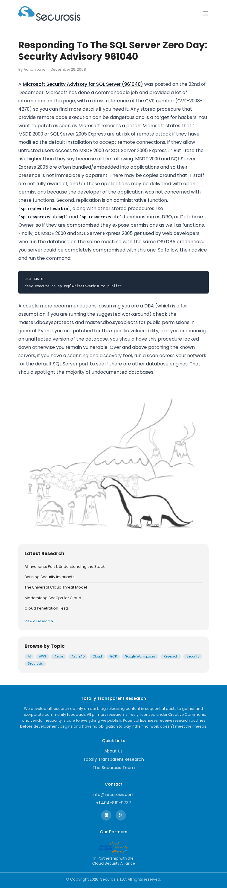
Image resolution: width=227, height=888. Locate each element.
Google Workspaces (140, 656)
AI (29, 656)
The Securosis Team (114, 768)
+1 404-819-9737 (113, 803)
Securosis (35, 663)
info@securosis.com (113, 794)
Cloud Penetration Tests (47, 608)
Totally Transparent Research (113, 759)
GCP (113, 656)
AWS (42, 656)
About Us (113, 751)
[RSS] (121, 815)
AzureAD (78, 656)
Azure (58, 656)
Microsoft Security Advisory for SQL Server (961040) (83, 84)
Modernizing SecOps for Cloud (53, 598)
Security (193, 656)
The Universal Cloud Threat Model (56, 587)
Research (171, 656)
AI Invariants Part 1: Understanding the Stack (65, 566)
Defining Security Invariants (49, 577)
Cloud (97, 656)
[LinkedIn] (106, 815)
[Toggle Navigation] (205, 13)
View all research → (41, 621)
